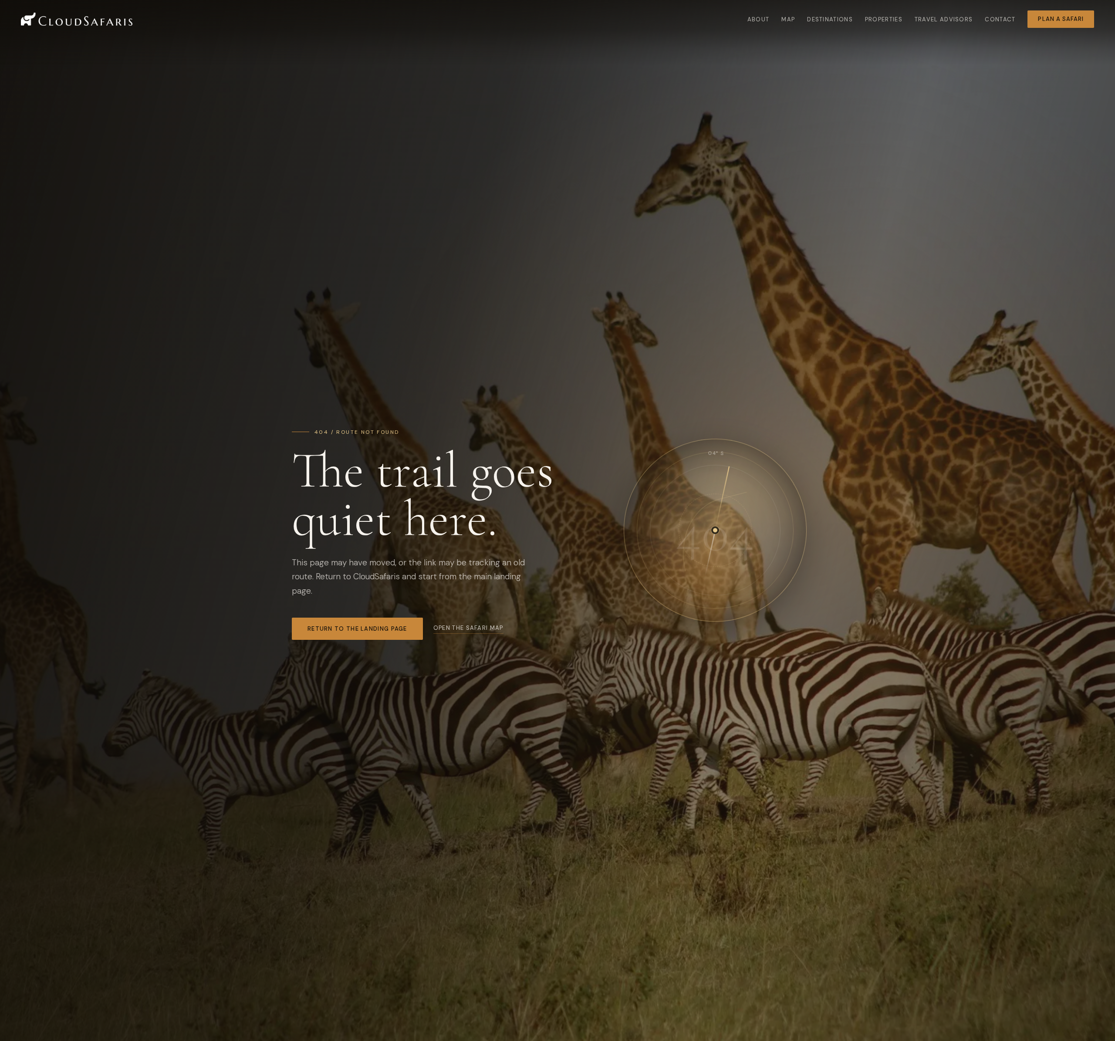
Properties (883, 19)
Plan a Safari (1061, 19)
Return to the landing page (357, 628)
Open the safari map (468, 628)
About (758, 19)
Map (788, 19)
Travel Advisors (944, 19)
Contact (1000, 19)
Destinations (830, 19)
